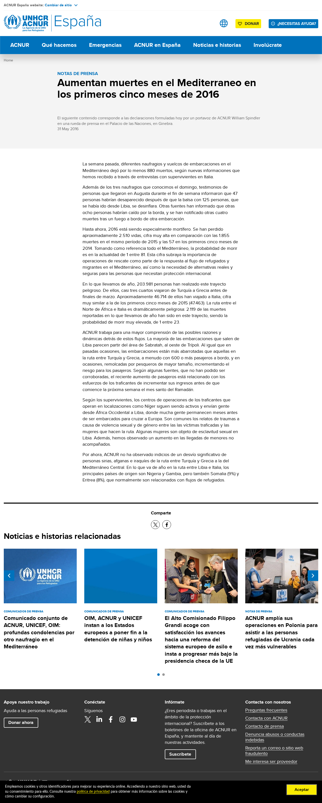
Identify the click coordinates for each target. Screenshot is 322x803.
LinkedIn (99, 719)
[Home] (39, 23)
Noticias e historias (217, 45)
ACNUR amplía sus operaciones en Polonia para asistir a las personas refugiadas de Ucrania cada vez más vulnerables (281, 632)
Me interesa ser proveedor (271, 761)
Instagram (122, 719)
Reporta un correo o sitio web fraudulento (274, 750)
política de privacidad (93, 791)
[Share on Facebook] (166, 524)
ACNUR (19, 45)
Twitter (87, 719)
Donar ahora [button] (20, 722)
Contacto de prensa (264, 726)
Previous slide (9, 575)
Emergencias (105, 45)
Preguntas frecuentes (266, 710)
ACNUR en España (157, 45)
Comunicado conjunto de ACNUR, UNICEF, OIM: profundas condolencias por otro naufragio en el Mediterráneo (39, 632)
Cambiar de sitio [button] (58, 5)
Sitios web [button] (224, 23)
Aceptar (302, 790)
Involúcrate (268, 45)
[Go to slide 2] (164, 675)
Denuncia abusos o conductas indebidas (274, 737)
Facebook (110, 719)
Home (8, 60)
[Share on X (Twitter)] (155, 524)
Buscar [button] (208, 23)
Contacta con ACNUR (266, 718)
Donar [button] (252, 23)
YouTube (134, 719)
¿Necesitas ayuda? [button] (296, 23)
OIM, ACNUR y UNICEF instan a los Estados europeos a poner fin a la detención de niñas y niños (118, 629)
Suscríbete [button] (180, 754)
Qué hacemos (59, 45)
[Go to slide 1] (159, 675)
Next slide (313, 575)
